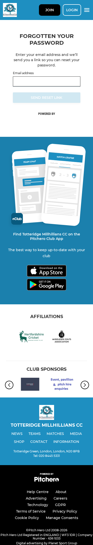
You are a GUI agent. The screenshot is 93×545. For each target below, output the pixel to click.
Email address (23, 73)
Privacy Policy (65, 511)
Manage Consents (62, 518)
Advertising (36, 498)
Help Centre (38, 492)
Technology (37, 505)
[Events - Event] (63, 385)
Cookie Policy (27, 518)
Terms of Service (31, 511)
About (61, 492)
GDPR (60, 505)
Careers (60, 498)
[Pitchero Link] (46, 480)
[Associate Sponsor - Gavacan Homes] (30, 385)
